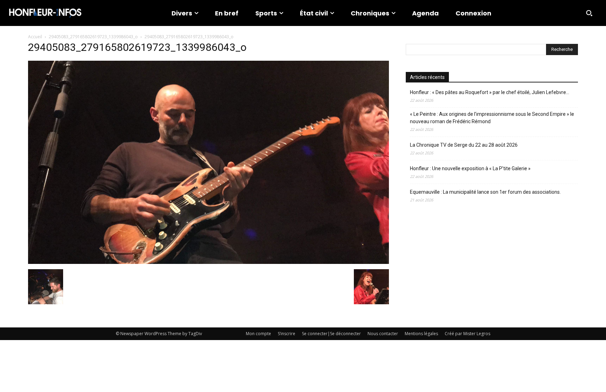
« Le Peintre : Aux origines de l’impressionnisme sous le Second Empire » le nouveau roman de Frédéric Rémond (492, 117)
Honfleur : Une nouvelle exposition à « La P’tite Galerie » (470, 168)
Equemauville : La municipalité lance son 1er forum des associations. (485, 192)
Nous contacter (383, 334)
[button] (589, 13)
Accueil (35, 37)
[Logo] (45, 13)
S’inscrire (286, 334)
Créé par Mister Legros (467, 334)
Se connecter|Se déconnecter (331, 334)
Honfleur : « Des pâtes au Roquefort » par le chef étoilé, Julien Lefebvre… (489, 92)
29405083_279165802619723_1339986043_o (93, 37)
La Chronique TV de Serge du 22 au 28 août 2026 (464, 145)
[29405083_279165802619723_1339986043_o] (208, 262)
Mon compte (258, 334)
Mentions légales (421, 334)
